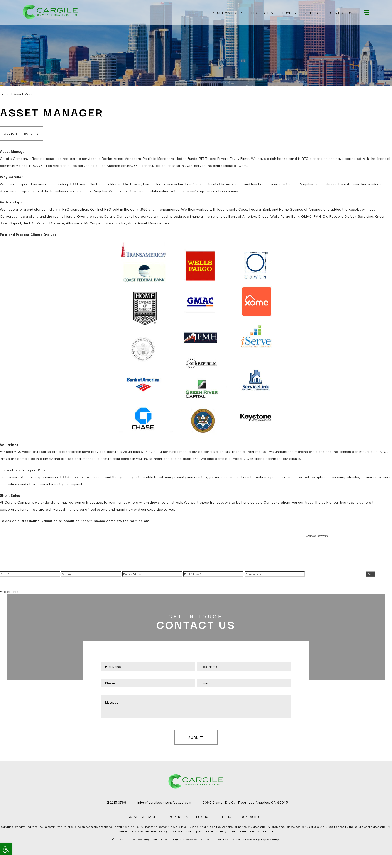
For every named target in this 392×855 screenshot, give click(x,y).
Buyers (289, 12)
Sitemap (207, 839)
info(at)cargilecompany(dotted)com (164, 802)
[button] (6, 849)
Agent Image (270, 839)
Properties (262, 12)
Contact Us (341, 12)
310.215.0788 (116, 802)
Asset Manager (227, 12)
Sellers (313, 12)
